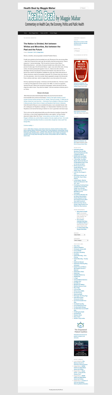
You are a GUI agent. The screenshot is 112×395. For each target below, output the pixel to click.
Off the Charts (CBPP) (79, 291)
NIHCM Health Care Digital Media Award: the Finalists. (80, 367)
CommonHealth (77, 250)
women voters (27, 135)
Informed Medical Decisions (80, 279)
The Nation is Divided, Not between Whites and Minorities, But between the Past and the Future (42, 46)
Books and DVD (44, 33)
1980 (29, 129)
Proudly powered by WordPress (56, 389)
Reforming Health (78, 294)
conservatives (42, 129)
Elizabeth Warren (35, 133)
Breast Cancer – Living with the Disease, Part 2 (79, 372)
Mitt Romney (39, 130)
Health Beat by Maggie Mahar (39, 8)
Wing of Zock (77, 316)
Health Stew (77, 273)
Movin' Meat (77, 287)
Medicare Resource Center (80, 286)
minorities (26, 134)
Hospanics (42, 133)
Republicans (54, 130)
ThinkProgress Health (79, 312)
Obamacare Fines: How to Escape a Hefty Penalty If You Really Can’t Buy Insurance (81, 204)
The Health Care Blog (79, 304)
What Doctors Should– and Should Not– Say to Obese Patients (80, 177)
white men (58, 134)
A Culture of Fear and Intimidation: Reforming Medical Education (81, 382)
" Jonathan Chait (43, 131)
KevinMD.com (77, 283)
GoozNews (76, 254)
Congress (36, 129)
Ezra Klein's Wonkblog (79, 252)
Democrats (47, 129)
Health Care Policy (59, 129)
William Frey (64, 134)
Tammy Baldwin (52, 134)
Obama (43, 130)
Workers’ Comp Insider (79, 318)
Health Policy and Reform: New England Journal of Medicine (80, 268)
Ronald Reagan (61, 130)
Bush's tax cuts (64, 131)
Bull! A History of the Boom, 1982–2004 (80, 112)
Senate (66, 130)
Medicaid (29, 130)
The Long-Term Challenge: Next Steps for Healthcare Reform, (82, 221)
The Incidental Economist (80, 305)
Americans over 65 (56, 131)
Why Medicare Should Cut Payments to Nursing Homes (80, 362)
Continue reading (29, 125)
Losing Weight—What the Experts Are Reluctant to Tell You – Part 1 (80, 181)
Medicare (34, 130)
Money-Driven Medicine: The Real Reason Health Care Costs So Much (81, 84)
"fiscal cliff (49, 131)
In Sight (76, 278)
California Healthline (79, 247)
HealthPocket (77, 276)
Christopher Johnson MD (80, 249)
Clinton (31, 129)
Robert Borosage (38, 134)
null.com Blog (77, 289)
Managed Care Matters (79, 284)
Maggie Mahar (40, 52)
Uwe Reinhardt (77, 313)
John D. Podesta (48, 133)
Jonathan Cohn (77, 281)
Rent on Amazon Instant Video (80, 144)
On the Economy (78, 292)
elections (53, 129)
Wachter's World (78, 315)
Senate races (26, 131)
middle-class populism (61, 133)
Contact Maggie (53, 33)
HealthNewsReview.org (79, 275)
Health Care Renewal (79, 262)
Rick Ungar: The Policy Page (80, 295)
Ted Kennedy (33, 131)
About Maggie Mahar (33, 33)
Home (25, 33)
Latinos (54, 133)
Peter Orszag (49, 130)
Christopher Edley (28, 133)
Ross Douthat (46, 134)
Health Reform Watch (79, 271)
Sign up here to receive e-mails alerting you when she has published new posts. (80, 43)
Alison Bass (77, 246)
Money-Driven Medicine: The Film (80, 141)
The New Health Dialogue (80, 307)
